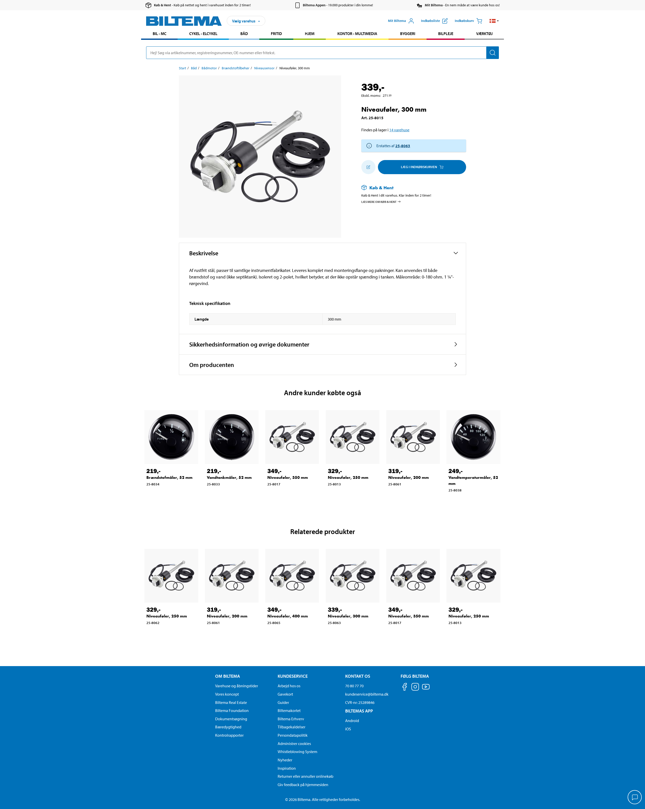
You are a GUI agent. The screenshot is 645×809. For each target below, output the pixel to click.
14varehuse (399, 129)
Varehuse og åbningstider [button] (236, 685)
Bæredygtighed (228, 726)
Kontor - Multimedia (357, 33)
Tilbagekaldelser (291, 726)
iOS (348, 728)
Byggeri (407, 33)
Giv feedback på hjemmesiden (303, 784)
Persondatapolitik (293, 735)
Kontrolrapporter (229, 735)
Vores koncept (227, 694)
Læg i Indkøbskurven (419, 167)
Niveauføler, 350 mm (287, 477)
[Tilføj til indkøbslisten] (368, 167)
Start (182, 68)
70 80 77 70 (354, 685)
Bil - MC (159, 33)
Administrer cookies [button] (294, 743)
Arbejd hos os (289, 685)
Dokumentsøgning (231, 718)
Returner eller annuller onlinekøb (305, 776)
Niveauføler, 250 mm (348, 477)
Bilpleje (445, 33)
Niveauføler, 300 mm (348, 616)
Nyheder (285, 759)
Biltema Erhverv (291, 718)
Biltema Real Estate (231, 702)
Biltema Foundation (232, 710)
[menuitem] (159, 34)
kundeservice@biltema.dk (367, 694)
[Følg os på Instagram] (415, 688)
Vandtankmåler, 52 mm (229, 477)
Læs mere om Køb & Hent (379, 201)
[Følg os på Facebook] (405, 688)
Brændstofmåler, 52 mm (169, 477)
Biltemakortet (289, 710)
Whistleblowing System (297, 751)
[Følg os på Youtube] (426, 689)
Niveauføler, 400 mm (287, 616)
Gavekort (285, 694)
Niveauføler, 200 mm (408, 477)
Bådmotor (209, 68)
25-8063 (402, 145)
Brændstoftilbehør (235, 68)
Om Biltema (227, 676)
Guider (283, 702)
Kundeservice (293, 676)
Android (352, 720)
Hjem (309, 33)
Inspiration (287, 768)
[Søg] (492, 52)
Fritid (276, 33)
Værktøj (484, 33)
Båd (244, 33)
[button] (494, 21)
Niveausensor (264, 68)
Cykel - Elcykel (203, 33)
